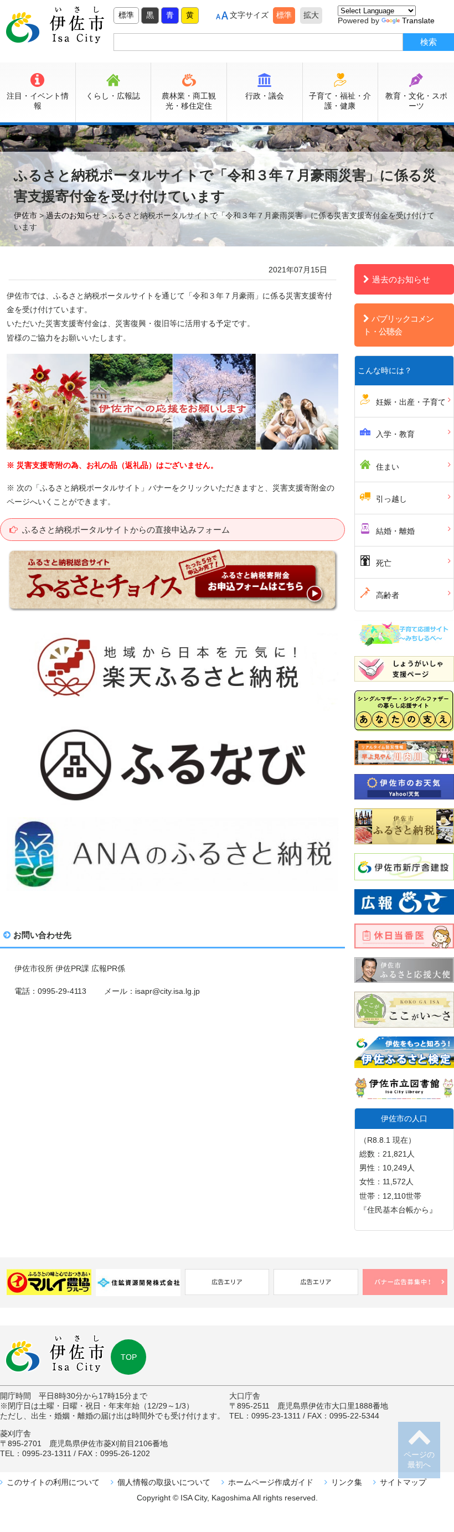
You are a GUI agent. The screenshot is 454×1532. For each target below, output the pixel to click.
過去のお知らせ (401, 279)
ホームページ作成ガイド (270, 1482)
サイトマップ (403, 1482)
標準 (126, 15)
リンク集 (346, 1482)
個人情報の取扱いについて (163, 1482)
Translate (418, 20)
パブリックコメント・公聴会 (398, 325)
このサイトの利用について (53, 1482)
